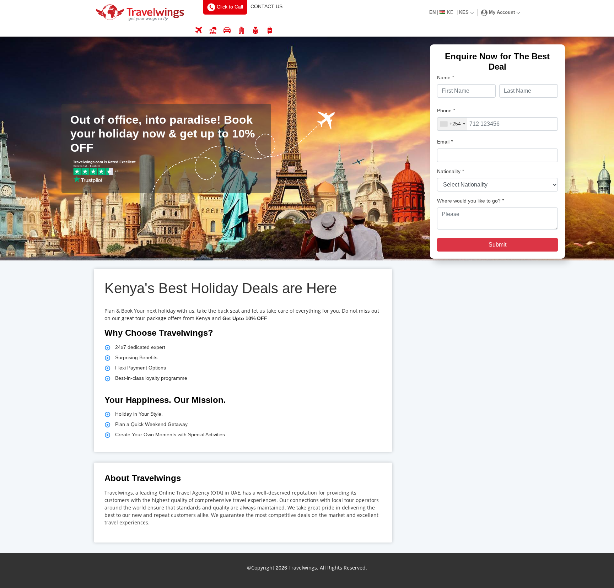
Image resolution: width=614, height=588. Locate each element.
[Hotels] (241, 31)
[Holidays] (213, 31)
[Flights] (198, 31)
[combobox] (452, 124)
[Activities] (255, 31)
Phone (446, 110)
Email (445, 142)
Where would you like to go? (470, 201)
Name (445, 77)
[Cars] (227, 31)
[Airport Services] (269, 31)
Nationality (450, 171)
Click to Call (229, 7)
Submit (497, 245)
